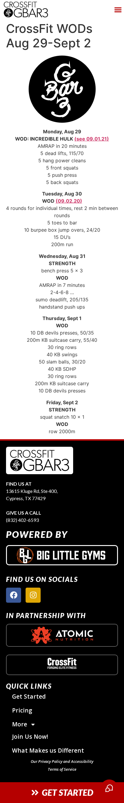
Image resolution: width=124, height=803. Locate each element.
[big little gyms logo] (62, 555)
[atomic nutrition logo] (62, 635)
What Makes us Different (48, 750)
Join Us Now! (30, 736)
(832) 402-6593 (22, 520)
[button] (118, 9)
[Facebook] (13, 595)
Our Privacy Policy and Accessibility (62, 761)
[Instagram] (33, 595)
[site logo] (39, 460)
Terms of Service (62, 769)
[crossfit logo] (62, 663)
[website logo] (41, 9)
